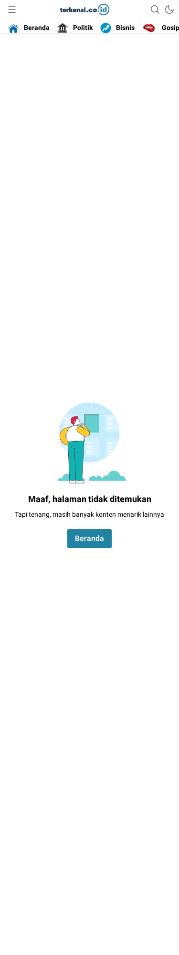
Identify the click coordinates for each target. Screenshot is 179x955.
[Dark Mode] (169, 9)
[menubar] (11, 9)
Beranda (89, 538)
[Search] (155, 9)
